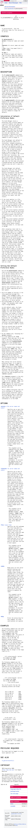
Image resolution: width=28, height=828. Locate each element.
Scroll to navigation (7, 12)
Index (6, 3)
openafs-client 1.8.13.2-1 (16, 813)
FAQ (20, 3)
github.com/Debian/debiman (20, 824)
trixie (6, 8)
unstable (13, 806)
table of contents (16, 797)
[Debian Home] (2, 3)
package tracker (15, 791)
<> (6, 525)
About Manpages (13, 3)
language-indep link (16, 789)
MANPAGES (6, 0)
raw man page (14, 793)
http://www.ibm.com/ (8, 769)
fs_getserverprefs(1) (8, 760)
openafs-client (11, 8)
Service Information (10, 6)
